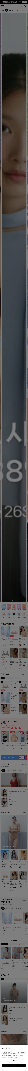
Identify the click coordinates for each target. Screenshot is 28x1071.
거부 (14, 1060)
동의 (14, 1065)
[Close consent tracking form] (26, 1046)
